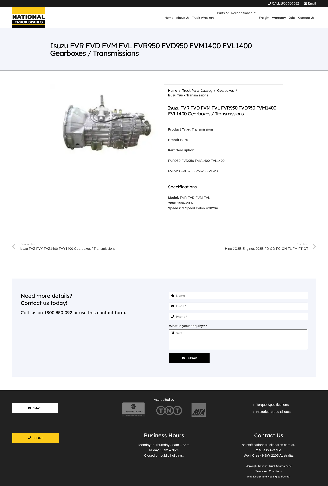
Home (172, 90)
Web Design (254, 476)
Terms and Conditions (268, 471)
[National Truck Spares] (28, 17)
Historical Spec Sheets (273, 412)
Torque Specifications (272, 405)
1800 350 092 (58, 312)
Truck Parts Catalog (197, 90)
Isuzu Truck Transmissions (188, 95)
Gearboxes (225, 90)
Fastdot (285, 476)
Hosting (272, 476)
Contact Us (268, 435)
